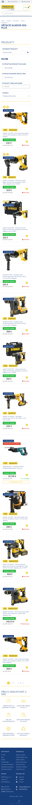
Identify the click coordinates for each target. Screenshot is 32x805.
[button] (3, 1)
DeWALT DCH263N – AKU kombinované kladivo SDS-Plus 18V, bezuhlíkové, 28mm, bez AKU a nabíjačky (16, 135)
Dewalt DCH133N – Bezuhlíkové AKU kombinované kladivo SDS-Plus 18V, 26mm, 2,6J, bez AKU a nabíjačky (14, 276)
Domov (3, 20)
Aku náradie (16, 20)
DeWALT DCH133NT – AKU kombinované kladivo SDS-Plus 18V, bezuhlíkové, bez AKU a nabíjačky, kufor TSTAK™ (15, 229)
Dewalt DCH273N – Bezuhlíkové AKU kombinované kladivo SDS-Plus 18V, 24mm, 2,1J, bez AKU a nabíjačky (14, 323)
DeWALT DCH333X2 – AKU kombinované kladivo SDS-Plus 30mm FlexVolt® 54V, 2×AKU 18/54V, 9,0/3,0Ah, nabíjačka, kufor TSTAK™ (15, 566)
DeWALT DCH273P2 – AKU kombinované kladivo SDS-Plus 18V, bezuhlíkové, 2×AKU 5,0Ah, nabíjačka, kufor (16, 613)
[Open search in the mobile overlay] (16, 13)
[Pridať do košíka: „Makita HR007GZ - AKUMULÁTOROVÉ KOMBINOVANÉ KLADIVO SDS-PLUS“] (26, 475)
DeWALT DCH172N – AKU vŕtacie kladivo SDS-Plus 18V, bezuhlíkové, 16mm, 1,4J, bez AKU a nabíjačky (15, 518)
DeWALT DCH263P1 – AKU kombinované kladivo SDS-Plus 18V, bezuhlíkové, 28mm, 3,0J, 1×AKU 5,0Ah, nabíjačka (16, 660)
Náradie (9, 20)
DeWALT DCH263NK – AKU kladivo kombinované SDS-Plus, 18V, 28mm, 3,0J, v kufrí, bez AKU (15, 418)
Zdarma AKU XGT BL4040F (12, 443)
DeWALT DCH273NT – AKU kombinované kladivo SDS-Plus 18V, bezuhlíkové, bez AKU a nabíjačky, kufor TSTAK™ (15, 370)
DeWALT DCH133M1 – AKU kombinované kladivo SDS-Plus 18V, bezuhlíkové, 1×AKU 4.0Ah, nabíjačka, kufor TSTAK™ (14, 182)
